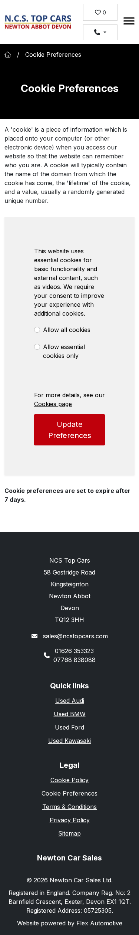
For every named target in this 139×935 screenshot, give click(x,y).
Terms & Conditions (69, 806)
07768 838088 (74, 660)
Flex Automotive (99, 923)
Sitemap (69, 833)
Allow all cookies (66, 329)
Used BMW (70, 714)
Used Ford (69, 727)
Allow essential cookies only (64, 351)
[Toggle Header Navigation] (129, 22)
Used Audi (69, 700)
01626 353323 (74, 651)
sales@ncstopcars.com (74, 636)
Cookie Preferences (69, 793)
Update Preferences (69, 430)
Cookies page (53, 404)
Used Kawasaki (69, 740)
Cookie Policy (69, 780)
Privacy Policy (70, 820)
